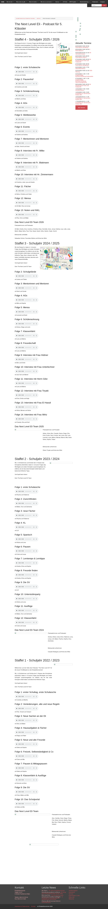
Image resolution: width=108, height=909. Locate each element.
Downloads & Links (74, 895)
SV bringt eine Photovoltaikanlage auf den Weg (54, 892)
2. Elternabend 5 (82, 49)
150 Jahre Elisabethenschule (56, 890)
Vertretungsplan (73, 890)
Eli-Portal (65, 2)
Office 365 (71, 897)
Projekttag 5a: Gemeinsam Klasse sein (82, 94)
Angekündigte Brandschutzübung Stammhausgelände (81, 81)
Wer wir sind (9, 2)
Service (57, 2)
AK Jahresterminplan (83, 53)
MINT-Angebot (72, 2)
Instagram (102, 2)
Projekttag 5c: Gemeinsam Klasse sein (82, 98)
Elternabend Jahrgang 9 (82, 65)
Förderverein (95, 2)
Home (2, 2)
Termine (71, 894)
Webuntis (71, 899)
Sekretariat (72, 892)
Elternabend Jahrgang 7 (82, 47)
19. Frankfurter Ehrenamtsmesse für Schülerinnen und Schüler (52, 898)
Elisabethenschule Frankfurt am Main (25, 18)
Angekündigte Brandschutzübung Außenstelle (84, 75)
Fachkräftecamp (46, 902)
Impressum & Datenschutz (22, 906)
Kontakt (33, 906)
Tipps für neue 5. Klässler (49, 18)
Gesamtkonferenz (80, 68)
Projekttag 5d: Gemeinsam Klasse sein (82, 103)
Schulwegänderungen (57, 895)
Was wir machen (33, 2)
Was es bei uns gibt (20, 2)
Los (104, 5)
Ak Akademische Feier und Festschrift (83, 60)
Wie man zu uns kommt (46, 2)
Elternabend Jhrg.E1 (81, 57)
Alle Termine (81, 107)
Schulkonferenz (79, 90)
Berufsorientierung (84, 2)
